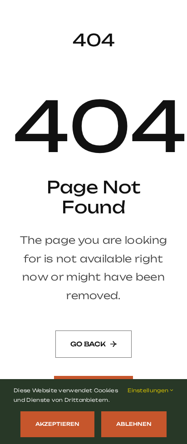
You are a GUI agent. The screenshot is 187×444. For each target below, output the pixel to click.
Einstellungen (149, 390)
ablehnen (134, 424)
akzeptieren (57, 424)
